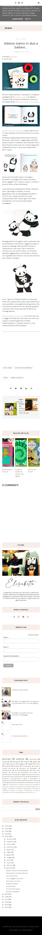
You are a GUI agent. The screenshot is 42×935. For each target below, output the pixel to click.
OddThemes (27, 930)
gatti (25, 779)
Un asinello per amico (19, 736)
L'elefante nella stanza (20, 690)
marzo (9, 863)
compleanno (13, 784)
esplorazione (21, 786)
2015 (6, 905)
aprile (9, 860)
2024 (7, 826)
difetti (21, 784)
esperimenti (16, 779)
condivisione (26, 766)
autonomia (29, 790)
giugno (9, 855)
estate (28, 786)
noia (28, 780)
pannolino (24, 772)
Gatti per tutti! (17, 724)
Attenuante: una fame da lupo (17, 873)
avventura (6, 770)
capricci (12, 786)
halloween (33, 768)
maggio (9, 857)
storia (4, 783)
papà (6, 378)
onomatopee (23, 770)
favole (20, 783)
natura (7, 766)
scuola (16, 766)
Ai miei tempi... (11, 886)
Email (6, 637)
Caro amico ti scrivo (13, 881)
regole (4, 785)
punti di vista (24, 776)
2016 (6, 902)
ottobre (10, 844)
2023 (7, 829)
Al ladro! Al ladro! (12, 884)
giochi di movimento (23, 368)
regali (30, 764)
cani (4, 764)
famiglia (35, 784)
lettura (14, 772)
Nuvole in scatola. (30, 927)
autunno (32, 792)
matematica (20, 780)
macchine (25, 792)
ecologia (22, 774)
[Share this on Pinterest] (21, 388)
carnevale (5, 792)
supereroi (5, 780)
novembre (10, 842)
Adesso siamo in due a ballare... (17, 871)
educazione (12, 783)
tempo (13, 790)
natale (26, 762)
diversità (6, 762)
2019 (6, 894)
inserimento (28, 783)
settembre (11, 847)
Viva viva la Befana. (13, 892)
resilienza (5, 790)
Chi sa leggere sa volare (14, 878)
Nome (6, 647)
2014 (6, 907)
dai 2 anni (21, 39)
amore (35, 772)
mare (13, 780)
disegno (21, 764)
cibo (31, 770)
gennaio (10, 868)
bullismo (5, 779)
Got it (28, 19)
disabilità (17, 792)
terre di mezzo (17, 378)
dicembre (10, 839)
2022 (7, 831)
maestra (19, 788)
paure (13, 768)
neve (36, 783)
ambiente (34, 776)
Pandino (13, 57)
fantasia (16, 762)
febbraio (10, 865)
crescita (15, 774)
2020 (7, 836)
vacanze (20, 790)
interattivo (34, 779)
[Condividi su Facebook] (11, 388)
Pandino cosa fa (21, 97)
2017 (6, 899)
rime (38, 764)
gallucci (34, 786)
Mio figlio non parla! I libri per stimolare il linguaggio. (22, 714)
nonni (6, 776)
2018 (6, 897)
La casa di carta (12, 876)
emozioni (22, 768)
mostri (37, 774)
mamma (30, 774)
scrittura (35, 780)
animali (6, 758)
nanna (12, 764)
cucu (11, 792)
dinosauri (28, 784)
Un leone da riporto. (13, 889)
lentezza (11, 788)
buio (36, 790)
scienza (20, 758)
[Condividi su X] (16, 388)
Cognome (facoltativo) (11, 656)
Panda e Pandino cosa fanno (28, 102)
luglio (9, 852)
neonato (35, 788)
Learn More (17, 19)
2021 (6, 834)
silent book (14, 776)
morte (14, 770)
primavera (5, 786)
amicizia (33, 759)
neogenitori (27, 788)
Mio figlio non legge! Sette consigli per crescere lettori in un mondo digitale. (25, 702)
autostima (6, 774)
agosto (9, 850)
